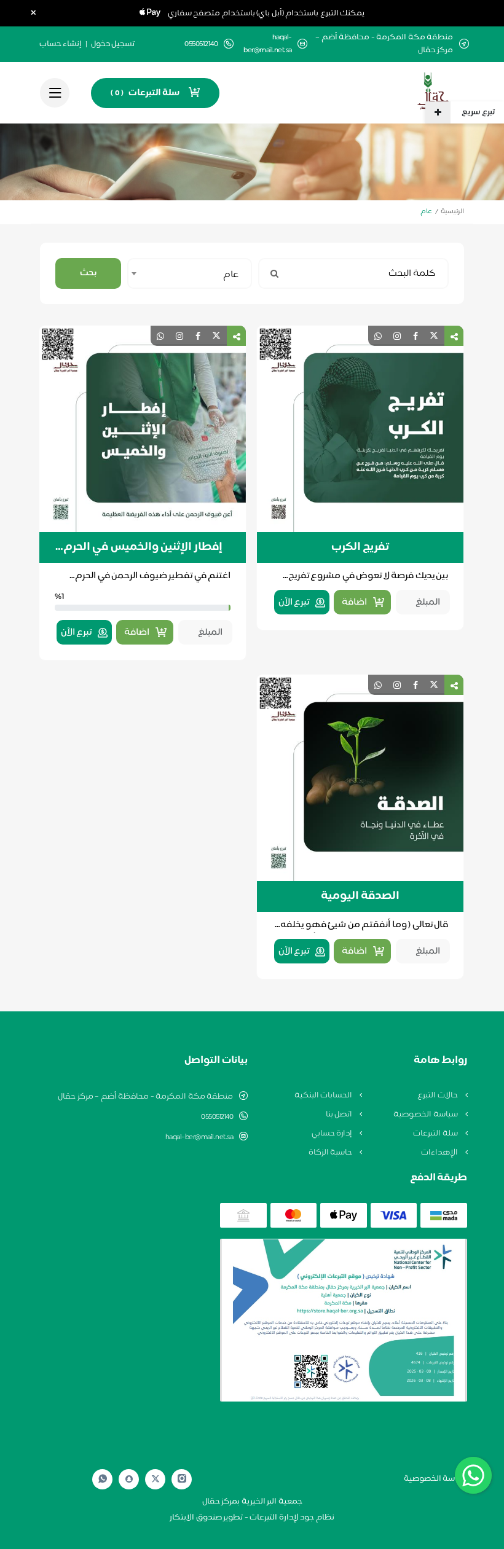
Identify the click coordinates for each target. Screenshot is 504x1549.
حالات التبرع (438, 1095)
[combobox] (189, 273)
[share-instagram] (397, 336)
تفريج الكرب (360, 547)
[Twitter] (155, 1479)
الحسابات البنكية (324, 1095)
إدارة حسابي (333, 1133)
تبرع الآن (294, 602)
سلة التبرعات (436, 1133)
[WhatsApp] (102, 1479)
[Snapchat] (129, 1479)
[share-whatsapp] (378, 336)
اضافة (354, 602)
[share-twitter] (433, 336)
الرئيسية (452, 212)
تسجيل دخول (113, 44)
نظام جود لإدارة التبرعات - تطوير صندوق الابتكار (252, 1517)
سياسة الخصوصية (426, 1114)
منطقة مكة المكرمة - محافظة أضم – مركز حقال (145, 1097)
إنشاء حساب (60, 44)
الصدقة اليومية (360, 896)
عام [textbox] (230, 275)
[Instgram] (182, 1479)
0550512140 (217, 1117)
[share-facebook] (415, 336)
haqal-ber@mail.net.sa (267, 44)
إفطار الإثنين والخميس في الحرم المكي (142, 547)
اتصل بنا (340, 1114)
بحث (88, 273)
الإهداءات (440, 1152)
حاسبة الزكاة (331, 1152)
